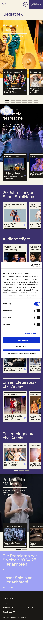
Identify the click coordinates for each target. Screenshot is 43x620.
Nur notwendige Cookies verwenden (21, 353)
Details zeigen (30, 333)
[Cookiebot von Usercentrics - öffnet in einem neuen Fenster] (30, 265)
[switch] (37, 310)
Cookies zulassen (21, 340)
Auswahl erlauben (21, 347)
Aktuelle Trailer (10, 27)
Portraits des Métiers (14, 482)
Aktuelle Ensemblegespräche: (13, 114)
